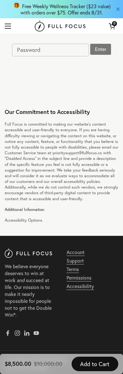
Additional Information (24, 209)
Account (76, 252)
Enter (100, 49)
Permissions (79, 278)
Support (75, 261)
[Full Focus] (60, 26)
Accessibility (80, 286)
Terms (73, 269)
